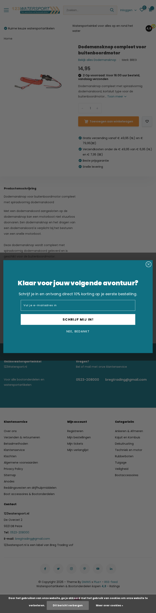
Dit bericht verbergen (68, 605)
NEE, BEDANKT (78, 331)
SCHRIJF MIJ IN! (78, 319)
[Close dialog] (148, 264)
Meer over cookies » (109, 605)
